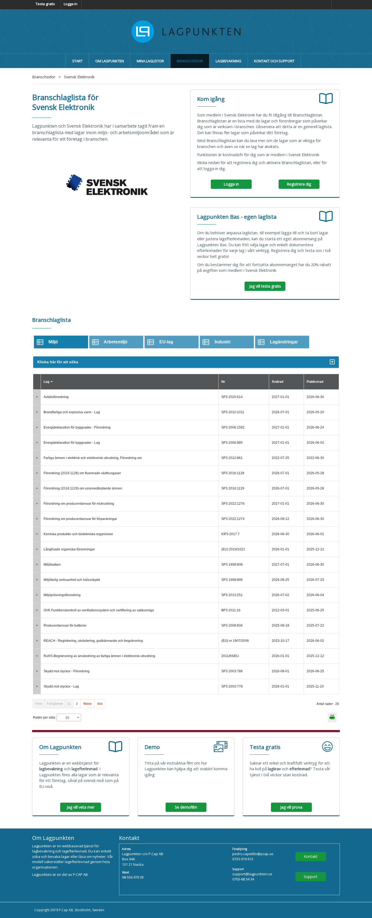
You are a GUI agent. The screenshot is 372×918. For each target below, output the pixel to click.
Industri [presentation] (222, 342)
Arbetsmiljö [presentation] (115, 342)
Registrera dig (299, 184)
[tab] (61, 341)
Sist (100, 703)
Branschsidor (43, 76)
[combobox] (69, 717)
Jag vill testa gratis (265, 286)
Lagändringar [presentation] (284, 342)
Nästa (87, 703)
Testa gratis (45, 3)
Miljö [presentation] (53, 342)
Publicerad (315, 382)
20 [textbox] (67, 718)
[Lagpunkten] (186, 31)
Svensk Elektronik (79, 76)
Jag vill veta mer (80, 807)
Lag (46, 382)
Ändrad (277, 382)
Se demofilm (186, 807)
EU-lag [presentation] (166, 342)
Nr (223, 382)
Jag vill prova (291, 807)
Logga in (70, 3)
